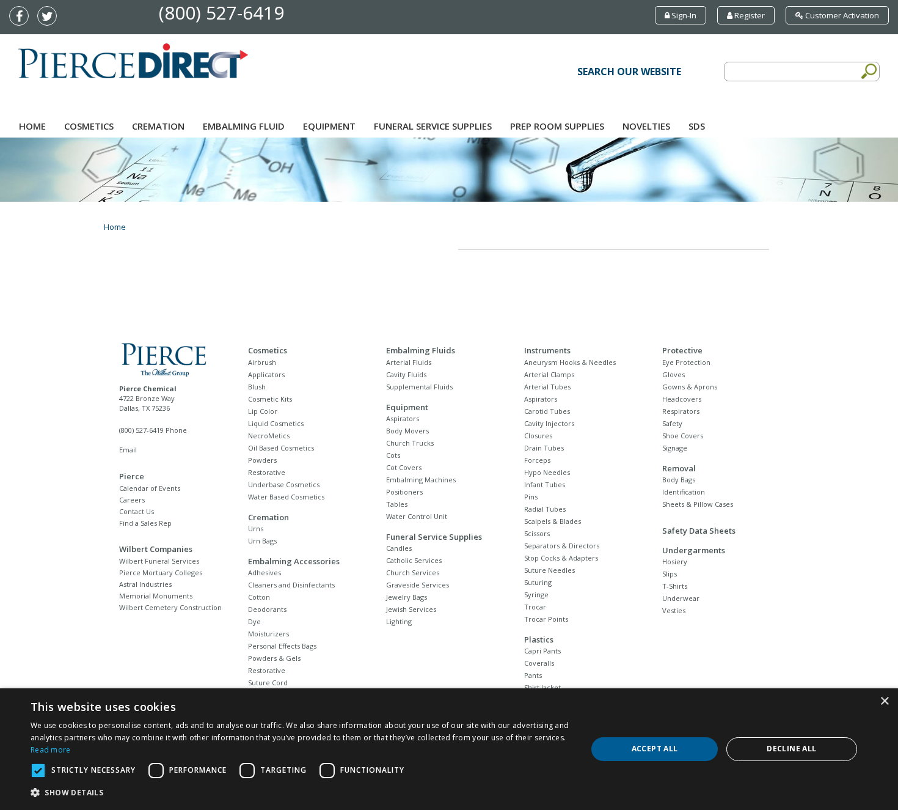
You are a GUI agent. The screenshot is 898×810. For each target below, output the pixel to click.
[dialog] (449, 749)
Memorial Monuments (155, 595)
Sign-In (683, 15)
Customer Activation (841, 15)
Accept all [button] (655, 748)
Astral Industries (145, 584)
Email (128, 449)
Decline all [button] (791, 748)
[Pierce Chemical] (173, 358)
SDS (696, 126)
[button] (301, 793)
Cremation (158, 126)
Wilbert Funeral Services (159, 560)
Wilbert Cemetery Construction (170, 607)
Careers (132, 499)
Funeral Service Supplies (433, 126)
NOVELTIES (646, 126)
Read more (51, 750)
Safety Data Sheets (699, 530)
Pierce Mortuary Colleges (160, 572)
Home (32, 126)
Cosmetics (89, 126)
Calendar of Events (149, 488)
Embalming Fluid (244, 126)
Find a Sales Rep (145, 523)
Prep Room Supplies (557, 126)
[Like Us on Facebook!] (22, 17)
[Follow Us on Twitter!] (50, 17)
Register (748, 15)
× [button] (884, 701)
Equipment (329, 126)
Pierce (131, 476)
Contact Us (136, 511)
